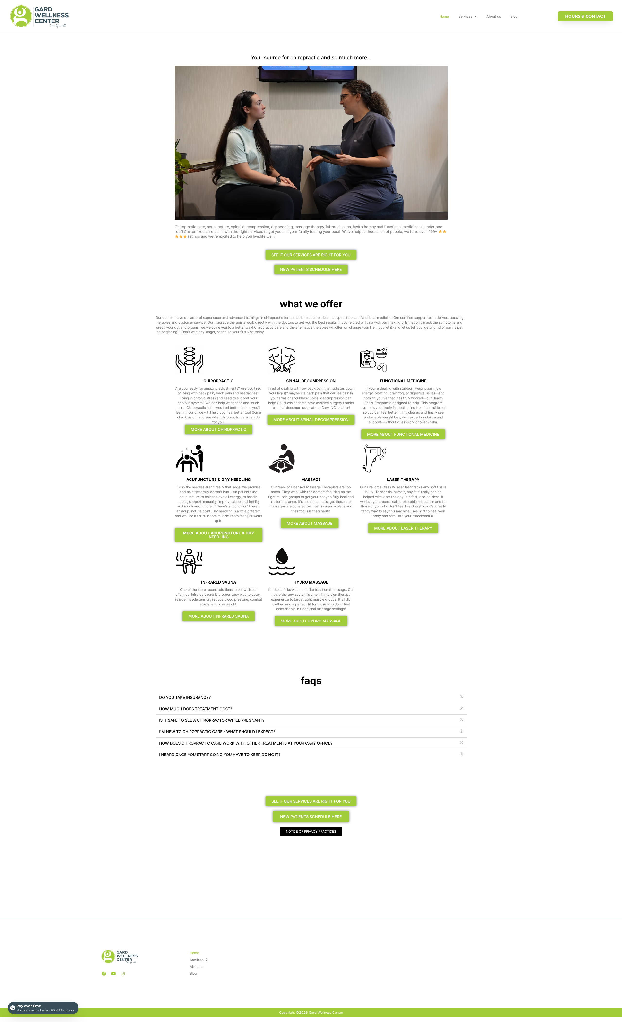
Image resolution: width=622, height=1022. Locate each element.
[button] (311, 697)
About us (493, 16)
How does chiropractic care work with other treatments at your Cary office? (245, 743)
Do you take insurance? (185, 697)
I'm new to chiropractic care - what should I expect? (217, 731)
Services (465, 16)
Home (444, 16)
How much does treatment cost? (195, 708)
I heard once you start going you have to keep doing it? (219, 754)
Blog (514, 16)
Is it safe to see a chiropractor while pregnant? (211, 720)
